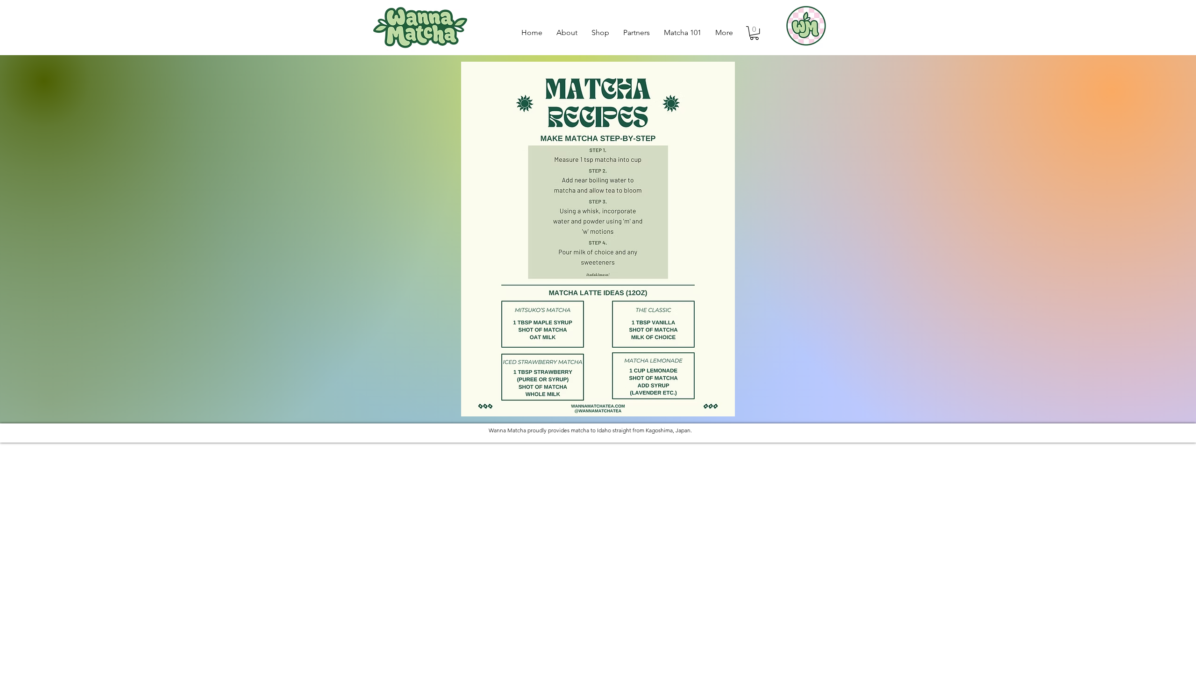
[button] (754, 33)
